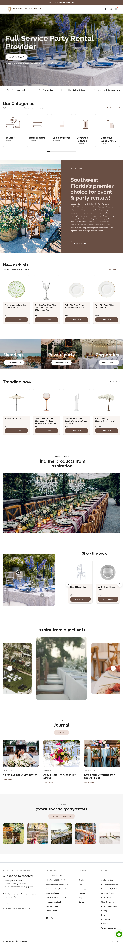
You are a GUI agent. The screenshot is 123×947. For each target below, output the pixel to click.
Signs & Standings (107, 902)
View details (7, 780)
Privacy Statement (26, 908)
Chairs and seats (61, 137)
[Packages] (13, 124)
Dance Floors (106, 897)
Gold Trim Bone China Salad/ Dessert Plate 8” (75, 306)
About (81, 884)
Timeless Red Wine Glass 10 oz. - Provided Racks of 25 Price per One (46, 307)
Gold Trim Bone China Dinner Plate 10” (104, 306)
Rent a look (83, 889)
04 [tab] (68, 82)
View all (60, 732)
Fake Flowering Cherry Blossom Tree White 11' (105, 420)
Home (81, 876)
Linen (103, 915)
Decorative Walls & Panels (110, 889)
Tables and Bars (37, 137)
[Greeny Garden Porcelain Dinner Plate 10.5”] (16, 288)
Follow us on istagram (61, 816)
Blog (80, 897)
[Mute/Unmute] (82, 646)
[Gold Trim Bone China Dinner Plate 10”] (106, 288)
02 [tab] (59, 82)
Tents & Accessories (108, 928)
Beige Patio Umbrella (14, 419)
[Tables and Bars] (37, 124)
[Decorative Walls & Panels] (109, 124)
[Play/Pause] (82, 641)
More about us (80, 244)
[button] (4, 9)
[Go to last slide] (68, 584)
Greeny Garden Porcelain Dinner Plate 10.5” (15, 306)
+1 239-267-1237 (57, 876)
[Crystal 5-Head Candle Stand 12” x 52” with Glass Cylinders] (76, 402)
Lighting (104, 910)
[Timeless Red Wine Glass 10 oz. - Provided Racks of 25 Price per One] (46, 288)
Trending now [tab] (113, 382)
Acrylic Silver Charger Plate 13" (107, 588)
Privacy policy (116, 941)
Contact (81, 902)
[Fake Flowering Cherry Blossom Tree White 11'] (106, 402)
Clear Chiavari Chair (78, 587)
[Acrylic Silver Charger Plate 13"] (108, 572)
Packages (10, 137)
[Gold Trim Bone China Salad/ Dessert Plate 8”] (76, 288)
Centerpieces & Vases (109, 906)
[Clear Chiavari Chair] (80, 572)
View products (13, 363)
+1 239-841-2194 (60, 880)
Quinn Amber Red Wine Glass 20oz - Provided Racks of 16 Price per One (45, 421)
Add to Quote (16, 320)
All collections (112, 108)
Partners (82, 893)
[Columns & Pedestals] (85, 124)
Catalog (81, 880)
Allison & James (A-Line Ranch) (20, 774)
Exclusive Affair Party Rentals (18, 941)
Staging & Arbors (107, 893)
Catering (104, 923)
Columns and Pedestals (109, 884)
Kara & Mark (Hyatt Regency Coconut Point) (99, 776)
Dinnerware (105, 919)
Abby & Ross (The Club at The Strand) (59, 776)
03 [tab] (64, 82)
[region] (61, 668)
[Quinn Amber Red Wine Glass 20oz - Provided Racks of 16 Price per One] (46, 402)
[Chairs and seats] (61, 124)
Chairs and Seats (107, 880)
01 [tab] (55, 82)
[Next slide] (119, 584)
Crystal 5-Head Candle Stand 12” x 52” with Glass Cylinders (76, 421)
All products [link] (113, 269)
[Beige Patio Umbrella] (16, 402)
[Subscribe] (37, 902)
